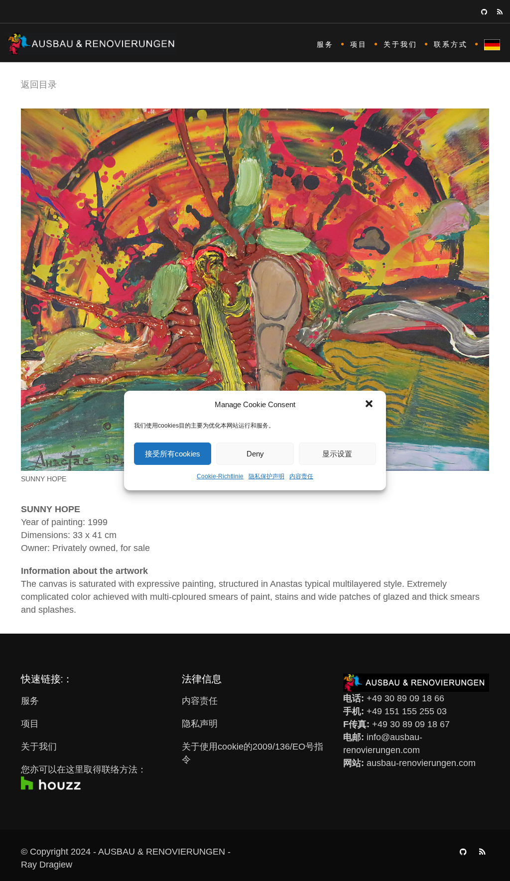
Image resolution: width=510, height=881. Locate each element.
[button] (370, 405)
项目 (358, 44)
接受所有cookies (172, 453)
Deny (255, 453)
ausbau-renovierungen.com (421, 763)
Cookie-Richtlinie (220, 476)
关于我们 (400, 44)
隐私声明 (200, 724)
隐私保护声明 (266, 476)
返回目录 (39, 85)
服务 (325, 44)
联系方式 (451, 44)
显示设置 (337, 453)
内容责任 (301, 476)
